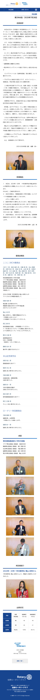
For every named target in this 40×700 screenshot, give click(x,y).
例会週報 (11, 9)
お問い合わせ (24, 9)
